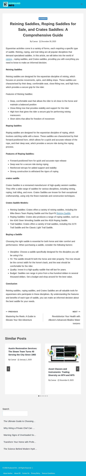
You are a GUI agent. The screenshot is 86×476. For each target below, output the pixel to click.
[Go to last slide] (8, 368)
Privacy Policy (35, 473)
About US (17, 473)
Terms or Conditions (48, 473)
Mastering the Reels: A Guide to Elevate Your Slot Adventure (21, 316)
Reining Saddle (63, 213)
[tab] (38, 395)
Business (43, 18)
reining (9, 59)
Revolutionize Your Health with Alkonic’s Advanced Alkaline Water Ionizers (64, 318)
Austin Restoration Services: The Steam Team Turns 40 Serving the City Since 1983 (22, 351)
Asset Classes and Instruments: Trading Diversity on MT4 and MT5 (61, 372)
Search (6, 409)
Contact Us (25, 473)
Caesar (35, 41)
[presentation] (63, 353)
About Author (7, 473)
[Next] (77, 368)
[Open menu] (81, 4)
